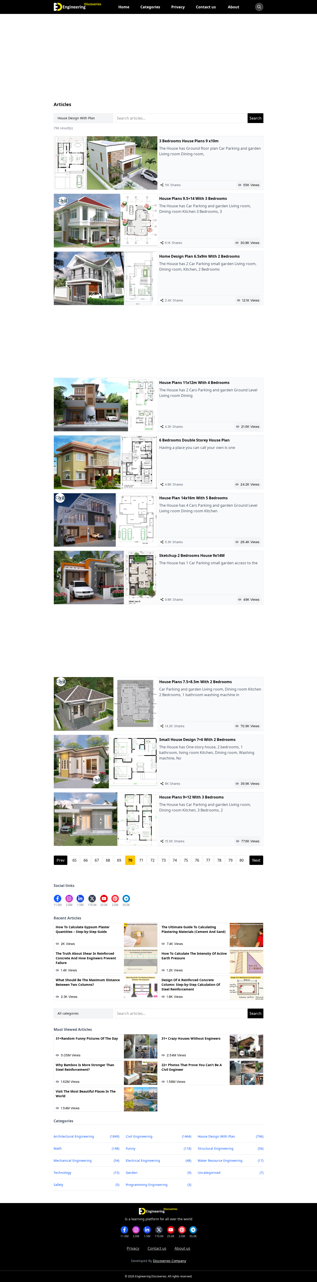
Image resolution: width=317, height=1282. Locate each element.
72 (152, 860)
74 (175, 860)
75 (186, 860)
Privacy (133, 1248)
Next (256, 860)
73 (164, 860)
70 (130, 860)
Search (255, 118)
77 (208, 860)
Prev (61, 860)
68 (108, 860)
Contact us (157, 1248)
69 (119, 860)
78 (219, 860)
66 (86, 860)
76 (197, 860)
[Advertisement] (159, 62)
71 (141, 860)
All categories (68, 1013)
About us (182, 1248)
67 (97, 860)
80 (241, 860)
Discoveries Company (169, 1261)
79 (230, 860)
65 (74, 860)
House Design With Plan (76, 118)
